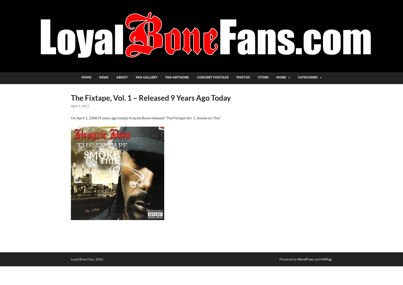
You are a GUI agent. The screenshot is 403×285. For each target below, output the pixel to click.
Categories (308, 77)
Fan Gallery (146, 77)
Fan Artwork (177, 77)
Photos (243, 77)
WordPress (305, 259)
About (122, 77)
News (103, 77)
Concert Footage (213, 77)
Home (86, 77)
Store (263, 77)
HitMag (325, 259)
